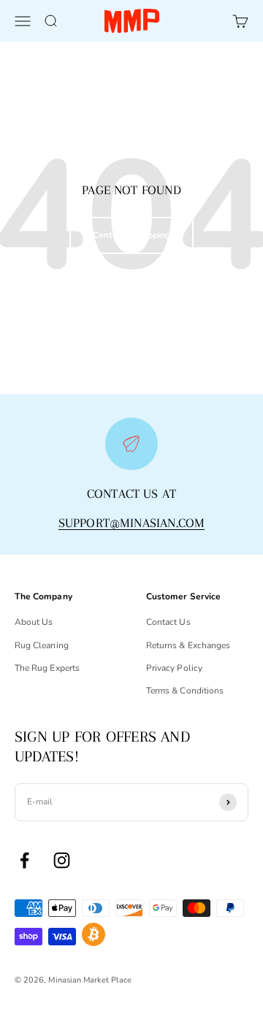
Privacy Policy (174, 668)
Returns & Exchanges (188, 645)
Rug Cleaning (42, 645)
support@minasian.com (131, 522)
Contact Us (168, 622)
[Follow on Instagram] (62, 860)
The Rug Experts (47, 668)
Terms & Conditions (185, 690)
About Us (34, 622)
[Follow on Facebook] (24, 860)
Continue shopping (131, 235)
